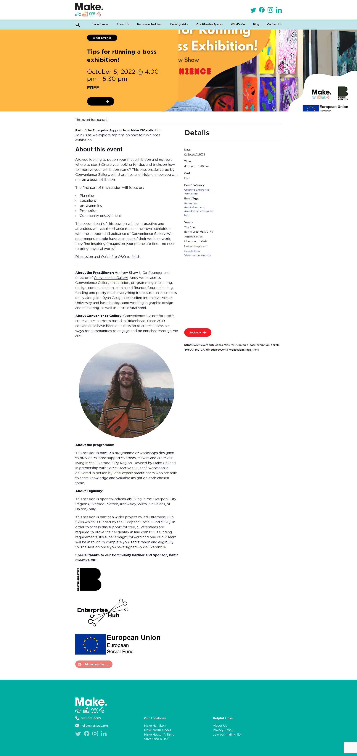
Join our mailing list (227, 734)
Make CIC (161, 463)
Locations (98, 24)
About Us (123, 24)
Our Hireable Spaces (209, 24)
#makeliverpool (194, 207)
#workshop (191, 211)
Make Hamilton (155, 725)
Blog (256, 24)
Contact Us (274, 24)
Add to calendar (94, 664)
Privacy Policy (223, 730)
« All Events (102, 37)
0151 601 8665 (91, 718)
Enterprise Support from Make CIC (119, 130)
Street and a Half (156, 739)
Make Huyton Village (159, 734)
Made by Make (179, 24)
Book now (98, 101)
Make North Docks (157, 730)
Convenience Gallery (111, 277)
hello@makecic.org (94, 725)
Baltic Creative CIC (122, 468)
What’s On (238, 24)
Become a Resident (149, 24)
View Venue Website (197, 255)
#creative (190, 203)
